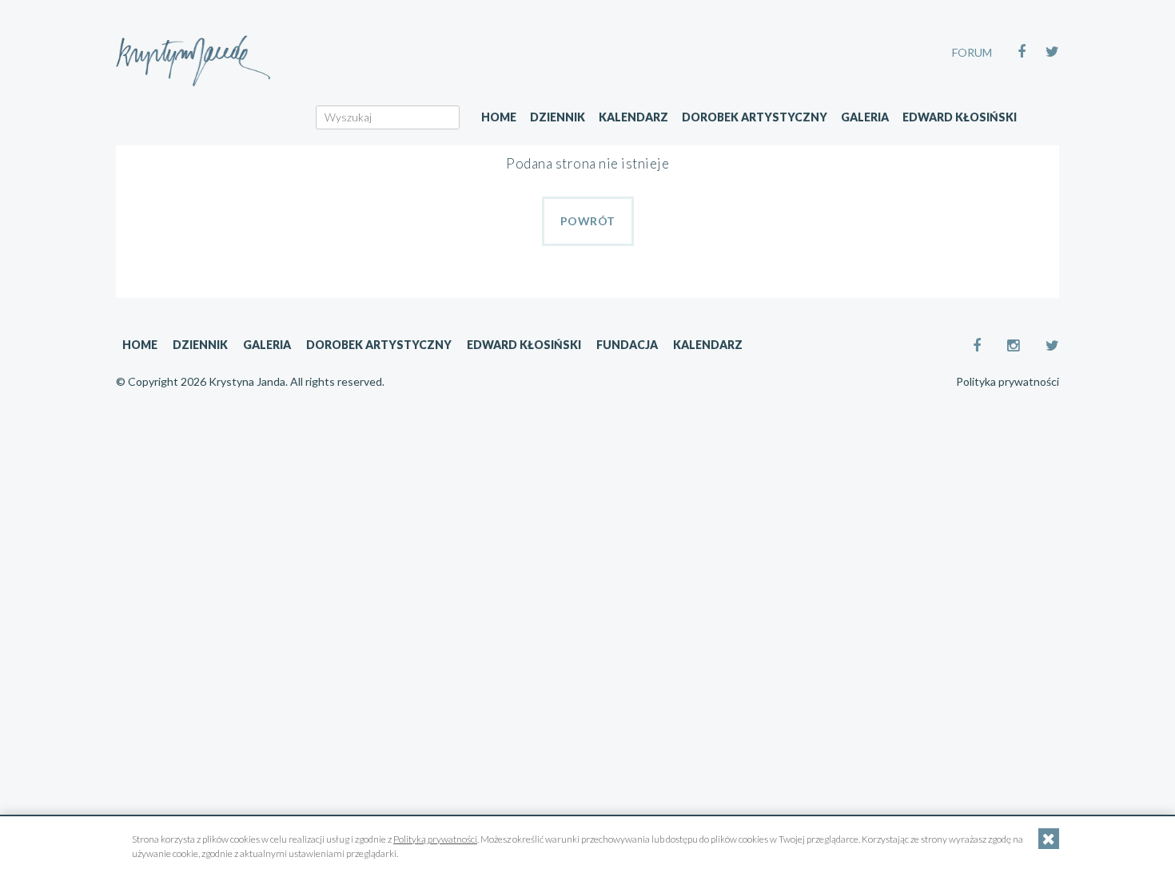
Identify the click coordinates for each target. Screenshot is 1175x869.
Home (498, 117)
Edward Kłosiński (959, 117)
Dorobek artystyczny (754, 117)
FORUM (972, 52)
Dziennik (557, 117)
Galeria (865, 117)
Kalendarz (633, 117)
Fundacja (627, 344)
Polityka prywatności (1007, 381)
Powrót (587, 221)
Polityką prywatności (435, 839)
